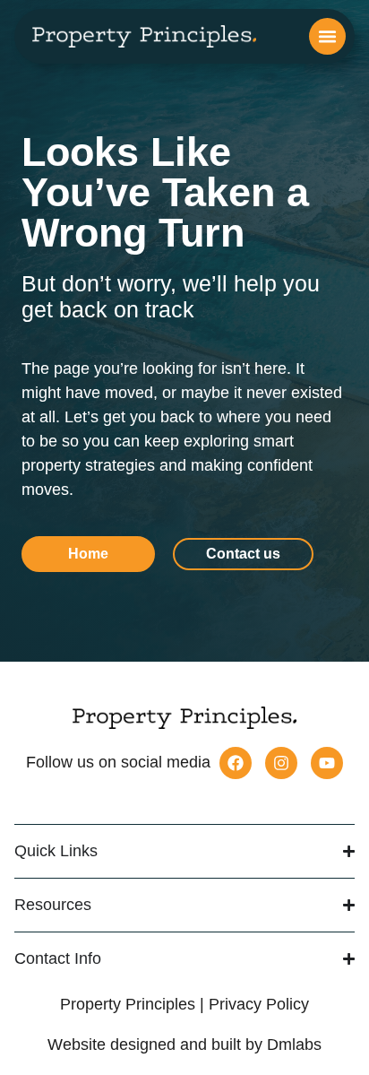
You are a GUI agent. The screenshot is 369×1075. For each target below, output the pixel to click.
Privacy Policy (259, 1004)
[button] (327, 36)
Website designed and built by (184, 1044)
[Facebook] (235, 763)
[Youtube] (327, 763)
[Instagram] (281, 763)
